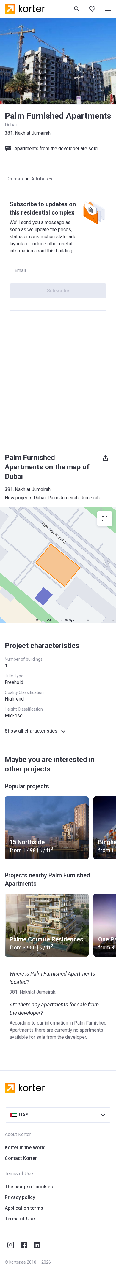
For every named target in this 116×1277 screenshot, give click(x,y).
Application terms (24, 1208)
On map (14, 179)
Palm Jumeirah (63, 498)
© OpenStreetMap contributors (89, 620)
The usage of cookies (29, 1186)
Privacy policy (20, 1197)
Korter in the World (25, 1147)
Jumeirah (90, 498)
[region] (58, 565)
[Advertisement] (58, 375)
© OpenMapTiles (48, 620)
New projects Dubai (25, 498)
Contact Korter (21, 1158)
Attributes (41, 179)
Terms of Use (20, 1219)
